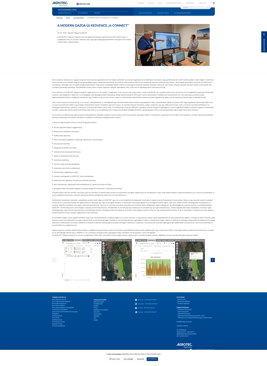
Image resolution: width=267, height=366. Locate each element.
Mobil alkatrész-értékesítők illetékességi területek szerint (195, 317)
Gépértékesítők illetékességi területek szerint (191, 316)
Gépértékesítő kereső (173, 3)
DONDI (96, 306)
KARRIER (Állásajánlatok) (184, 322)
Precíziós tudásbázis (184, 303)
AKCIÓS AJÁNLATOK (145, 13)
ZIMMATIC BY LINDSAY (101, 310)
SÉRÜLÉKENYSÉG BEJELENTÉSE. (186, 334)
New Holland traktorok (59, 299)
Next (213, 260)
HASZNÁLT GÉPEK (163, 13)
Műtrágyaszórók (57, 316)
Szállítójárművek (57, 320)
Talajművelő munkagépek (59, 309)
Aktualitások (79, 18)
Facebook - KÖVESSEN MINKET (147, 300)
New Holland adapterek (59, 303)
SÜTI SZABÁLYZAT (182, 336)
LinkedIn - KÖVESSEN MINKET (147, 312)
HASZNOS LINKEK (182, 326)
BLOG (160, 3)
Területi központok (183, 311)
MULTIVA (97, 312)
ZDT (95, 318)
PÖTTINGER (97, 314)
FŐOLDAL (141, 3)
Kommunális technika (58, 322)
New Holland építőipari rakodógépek (63, 307)
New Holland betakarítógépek (61, 301)
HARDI (96, 320)
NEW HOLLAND (99, 302)
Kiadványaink (182, 299)
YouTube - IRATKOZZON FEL (146, 308)
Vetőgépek (55, 313)
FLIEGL (96, 308)
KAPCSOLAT (202, 3)
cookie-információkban (114, 354)
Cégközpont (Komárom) (185, 309)
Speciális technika (57, 324)
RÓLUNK (151, 3)
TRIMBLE (96, 316)
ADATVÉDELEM (181, 330)
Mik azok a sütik (114, 359)
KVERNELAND (98, 304)
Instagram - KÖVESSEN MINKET (148, 304)
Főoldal (59, 18)
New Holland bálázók (58, 305)
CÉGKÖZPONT (190, 3)
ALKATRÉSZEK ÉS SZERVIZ (182, 13)
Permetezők (55, 317)
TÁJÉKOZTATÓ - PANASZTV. (185, 332)
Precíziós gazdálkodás (58, 326)
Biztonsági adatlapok (183, 301)
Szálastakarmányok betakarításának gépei (65, 311)
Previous (54, 260)
